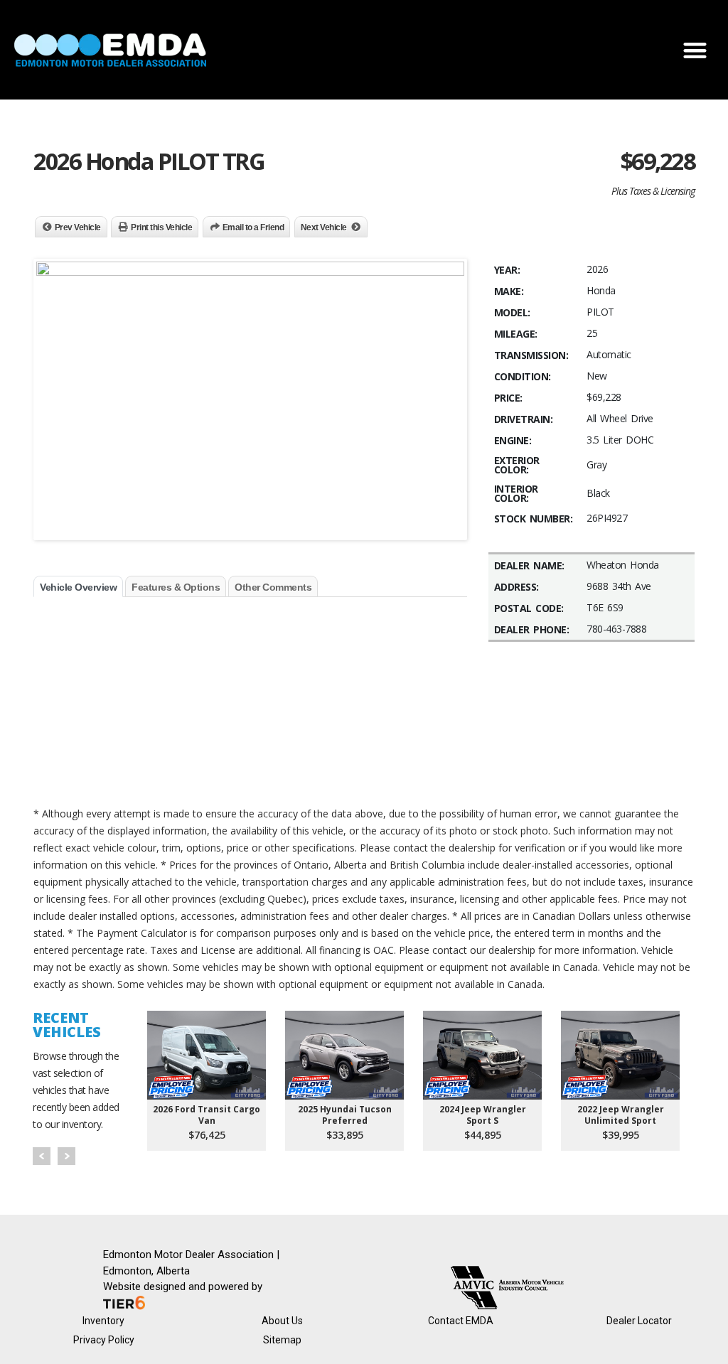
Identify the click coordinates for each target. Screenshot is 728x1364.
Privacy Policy (103, 1340)
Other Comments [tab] (273, 587)
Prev (41, 1156)
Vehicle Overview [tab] (78, 587)
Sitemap (282, 1340)
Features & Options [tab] (176, 587)
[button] (695, 50)
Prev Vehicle (78, 227)
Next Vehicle (324, 227)
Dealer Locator (639, 1320)
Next (66, 1156)
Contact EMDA (460, 1320)
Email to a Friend (253, 227)
